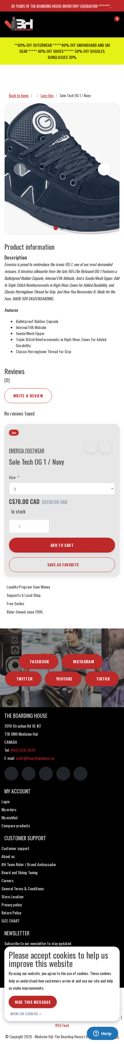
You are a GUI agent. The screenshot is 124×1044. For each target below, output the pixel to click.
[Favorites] (103, 21)
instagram (83, 661)
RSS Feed (62, 1025)
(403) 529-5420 (22, 750)
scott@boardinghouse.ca (35, 758)
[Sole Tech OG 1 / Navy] (62, 168)
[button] (91, 446)
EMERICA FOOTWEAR (26, 450)
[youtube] (63, 773)
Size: (14, 477)
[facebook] (11, 773)
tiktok (103, 679)
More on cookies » (25, 1013)
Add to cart (62, 545)
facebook (39, 661)
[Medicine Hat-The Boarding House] (33, 22)
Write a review (28, 396)
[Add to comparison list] (105, 446)
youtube (64, 679)
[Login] (92, 21)
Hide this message (33, 1002)
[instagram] (28, 773)
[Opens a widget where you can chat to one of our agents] (102, 1034)
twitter (24, 679)
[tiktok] (80, 773)
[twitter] (46, 773)
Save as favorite (63, 565)
